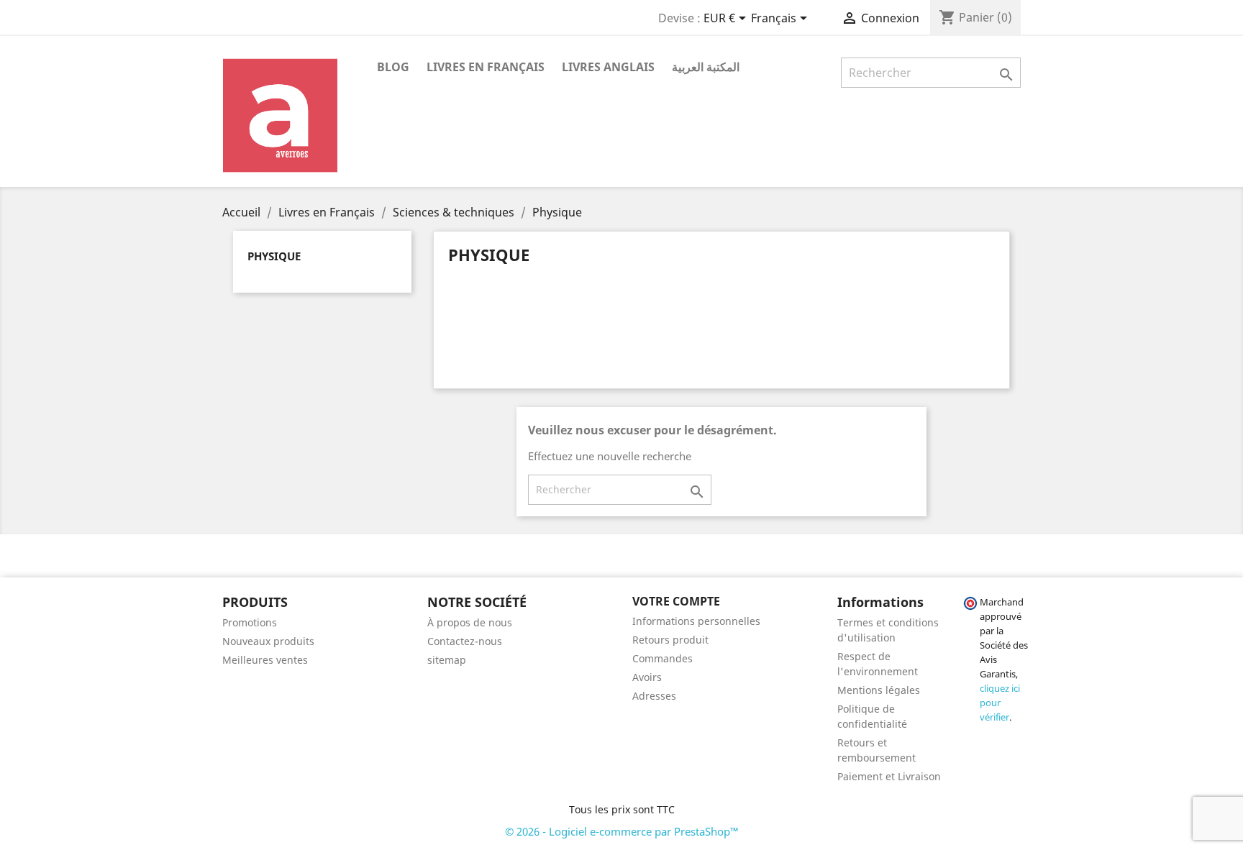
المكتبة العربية (705, 67)
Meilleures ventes (265, 660)
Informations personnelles (696, 621)
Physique (274, 256)
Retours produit (670, 639)
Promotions (249, 622)
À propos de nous (469, 622)
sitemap (446, 660)
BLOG (393, 67)
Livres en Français (486, 67)
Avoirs (647, 677)
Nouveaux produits (268, 641)
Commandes (662, 658)
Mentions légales (878, 690)
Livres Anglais (608, 67)
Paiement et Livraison (889, 776)
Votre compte (676, 601)
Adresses (654, 696)
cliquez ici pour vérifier (1000, 702)
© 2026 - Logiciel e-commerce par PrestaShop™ (622, 831)
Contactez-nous (464, 641)
